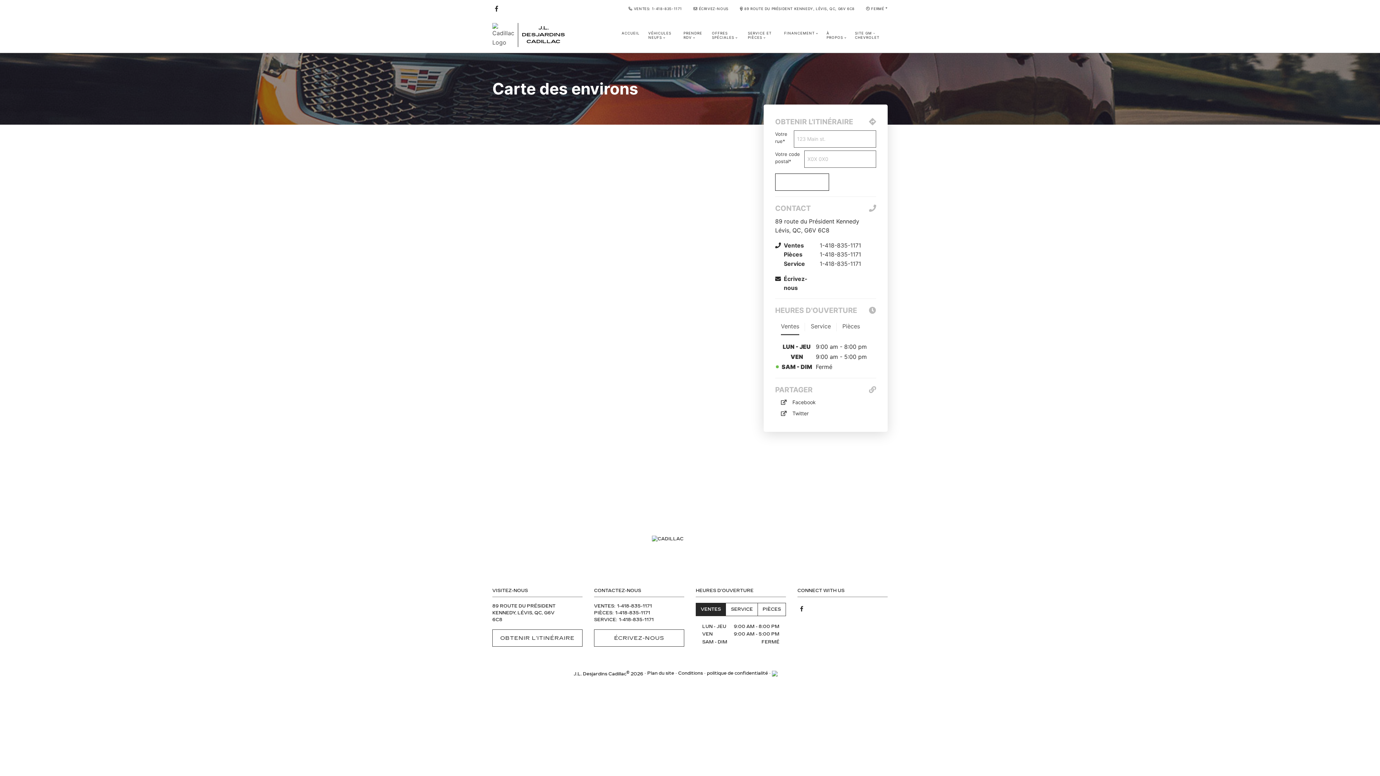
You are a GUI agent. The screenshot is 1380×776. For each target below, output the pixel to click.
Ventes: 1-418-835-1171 (658, 8)
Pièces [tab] (772, 609)
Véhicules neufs (659, 35)
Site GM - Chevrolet (867, 35)
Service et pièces (760, 35)
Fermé (877, 8)
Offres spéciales (723, 35)
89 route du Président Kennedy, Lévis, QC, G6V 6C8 (799, 8)
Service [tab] (742, 609)
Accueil (631, 33)
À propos (835, 35)
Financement (799, 33)
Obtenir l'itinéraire (537, 638)
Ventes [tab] (711, 609)
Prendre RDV (693, 35)
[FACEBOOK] (496, 8)
